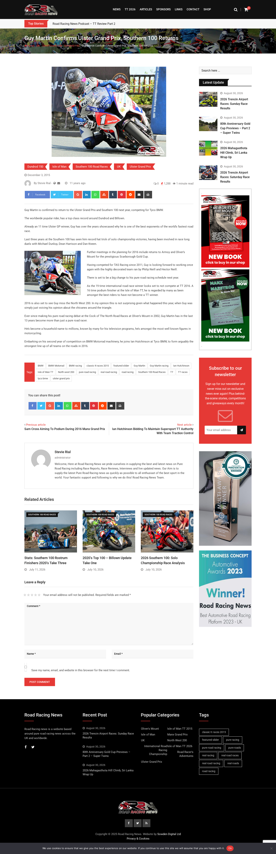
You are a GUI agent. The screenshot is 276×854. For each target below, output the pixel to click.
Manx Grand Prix (177, 734)
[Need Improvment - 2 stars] (28, 595)
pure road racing (87, 372)
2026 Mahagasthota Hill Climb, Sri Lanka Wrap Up (233, 152)
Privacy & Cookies (138, 838)
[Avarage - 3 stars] (32, 595)
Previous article (36, 424)
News (117, 9)
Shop (207, 9)
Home (30, 45)
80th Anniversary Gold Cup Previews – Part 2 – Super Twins (235, 128)
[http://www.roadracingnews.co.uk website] (54, 183)
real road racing (109, 372)
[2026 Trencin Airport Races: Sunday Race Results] (208, 99)
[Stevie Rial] (58, 183)
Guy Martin (139, 365)
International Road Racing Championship (155, 750)
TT (171, 372)
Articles (146, 9)
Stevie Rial (63, 452)
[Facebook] (33, 406)
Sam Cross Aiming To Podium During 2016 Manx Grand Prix (64, 429)
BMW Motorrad (56, 365)
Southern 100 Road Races (92, 166)
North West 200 (177, 740)
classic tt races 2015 (98, 365)
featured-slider (121, 365)
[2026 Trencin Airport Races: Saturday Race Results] (208, 172)
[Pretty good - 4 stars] (35, 595)
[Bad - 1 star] (25, 595)
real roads (233, 763)
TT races (183, 372)
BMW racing (75, 365)
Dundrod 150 (71, 45)
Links (178, 9)
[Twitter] (41, 406)
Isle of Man (59, 166)
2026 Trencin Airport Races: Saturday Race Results (235, 177)
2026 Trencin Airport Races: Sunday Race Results (234, 103)
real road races (230, 755)
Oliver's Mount (150, 728)
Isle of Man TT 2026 (179, 746)
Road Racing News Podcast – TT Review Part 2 (84, 24)
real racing (208, 755)
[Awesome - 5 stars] (39, 595)
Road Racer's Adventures (185, 754)
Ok (230, 848)
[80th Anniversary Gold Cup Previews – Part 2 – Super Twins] (208, 123)
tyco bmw (43, 378)
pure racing (232, 739)
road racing (127, 372)
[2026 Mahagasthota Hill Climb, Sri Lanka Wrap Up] (208, 148)
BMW (41, 365)
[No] (271, 848)
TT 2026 (130, 9)
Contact (193, 9)
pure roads (234, 747)
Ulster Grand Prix (52, 45)
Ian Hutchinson (181, 365)
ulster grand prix (61, 378)
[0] (246, 9)
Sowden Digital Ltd (169, 834)
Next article (184, 424)
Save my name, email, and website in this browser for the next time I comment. (80, 670)
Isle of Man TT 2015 (179, 728)
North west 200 (66, 372)
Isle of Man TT (45, 372)
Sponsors (163, 9)
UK (38, 45)
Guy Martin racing (159, 365)
